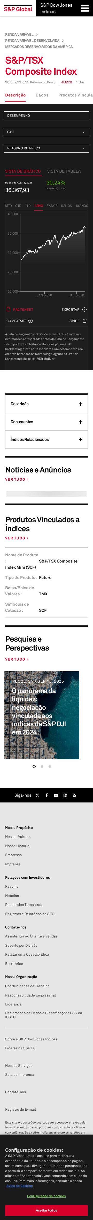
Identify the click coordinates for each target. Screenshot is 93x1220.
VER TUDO (15, 479)
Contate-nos (15, 1092)
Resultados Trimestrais (24, 905)
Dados (42, 95)
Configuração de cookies (46, 1196)
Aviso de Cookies (19, 1186)
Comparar (16, 321)
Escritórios (14, 964)
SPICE (74, 321)
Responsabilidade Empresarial (30, 995)
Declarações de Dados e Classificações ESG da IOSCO (43, 1015)
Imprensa (13, 864)
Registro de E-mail (20, 1109)
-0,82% (66, 82)
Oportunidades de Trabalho (27, 986)
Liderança (13, 1004)
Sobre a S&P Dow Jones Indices (31, 1039)
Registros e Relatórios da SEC (29, 914)
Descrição (15, 95)
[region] (46, 1177)
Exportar (70, 309)
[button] (34, 766)
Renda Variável (19, 34)
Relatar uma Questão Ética (27, 954)
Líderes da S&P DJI (20, 1048)
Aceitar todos (46, 1210)
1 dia (80, 82)
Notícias (12, 896)
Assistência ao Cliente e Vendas (31, 936)
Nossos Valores (17, 837)
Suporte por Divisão (21, 945)
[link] (37, 795)
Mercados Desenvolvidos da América (39, 47)
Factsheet (23, 309)
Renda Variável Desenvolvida (32, 40)
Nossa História (17, 846)
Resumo (12, 886)
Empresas (13, 855)
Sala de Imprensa (19, 1074)
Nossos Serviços (18, 1065)
